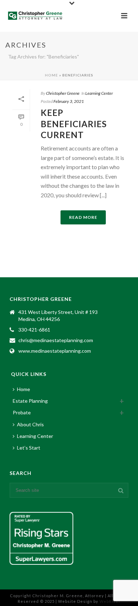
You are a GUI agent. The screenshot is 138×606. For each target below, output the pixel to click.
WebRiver (110, 601)
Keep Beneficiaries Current (74, 123)
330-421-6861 (34, 330)
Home (51, 75)
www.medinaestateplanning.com (54, 351)
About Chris (30, 424)
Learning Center (99, 93)
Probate (22, 412)
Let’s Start (28, 448)
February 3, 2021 (68, 101)
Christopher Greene (63, 93)
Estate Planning (30, 401)
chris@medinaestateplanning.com (55, 340)
